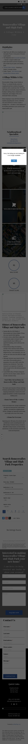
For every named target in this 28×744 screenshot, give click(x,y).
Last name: (7, 633)
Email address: (8, 640)
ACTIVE (18, 4)
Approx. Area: (7, 504)
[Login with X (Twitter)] (10, 519)
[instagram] (17, 704)
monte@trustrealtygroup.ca (14, 143)
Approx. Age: (7, 498)
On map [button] (15, 511)
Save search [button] (4, 511)
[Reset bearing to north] (2, 439)
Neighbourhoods (14, 688)
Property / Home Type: (10, 475)
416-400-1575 (14, 141)
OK (14, 160)
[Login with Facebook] (3, 519)
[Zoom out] (2, 437)
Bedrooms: (8, 487)
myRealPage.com (17, 724)
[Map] (14, 444)
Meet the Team (14, 690)
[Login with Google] (6, 519)
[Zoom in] (2, 434)
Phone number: (8, 647)
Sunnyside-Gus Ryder (20, 57)
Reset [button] (19, 511)
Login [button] (16, 518)
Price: (9, 482)
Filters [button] (23, 511)
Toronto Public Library (9, 67)
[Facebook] (11, 704)
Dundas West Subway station (11, 73)
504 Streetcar (15, 71)
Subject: (6, 654)
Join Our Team (14, 692)
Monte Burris (14, 139)
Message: (6, 661)
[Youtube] (14, 704)
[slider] (4, 484)
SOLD (25, 4)
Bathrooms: (9, 492)
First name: (7, 626)
